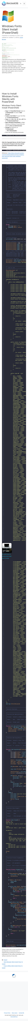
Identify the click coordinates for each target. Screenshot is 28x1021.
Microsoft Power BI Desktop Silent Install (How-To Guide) (7, 556)
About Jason (14, 1012)
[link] (4, 545)
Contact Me (21, 1012)
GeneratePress (14, 1016)
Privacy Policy (7, 1012)
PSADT (5, 960)
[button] (20, 4)
